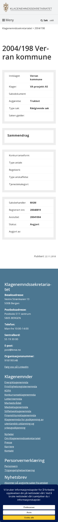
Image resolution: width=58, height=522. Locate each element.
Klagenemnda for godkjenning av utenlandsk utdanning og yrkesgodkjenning (23, 423)
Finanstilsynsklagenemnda (20, 415)
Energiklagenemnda (16, 382)
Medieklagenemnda (16, 407)
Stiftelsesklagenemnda (17, 411)
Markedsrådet (12, 403)
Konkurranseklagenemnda (20, 394)
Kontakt (9, 450)
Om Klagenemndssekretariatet (22, 438)
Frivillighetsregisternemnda (20, 386)
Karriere (9, 446)
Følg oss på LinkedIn (16, 367)
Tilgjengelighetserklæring (19, 470)
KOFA (7, 390)
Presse (8, 442)
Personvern (11, 466)
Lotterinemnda (13, 398)
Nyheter (9, 434)
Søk (46, 20)
